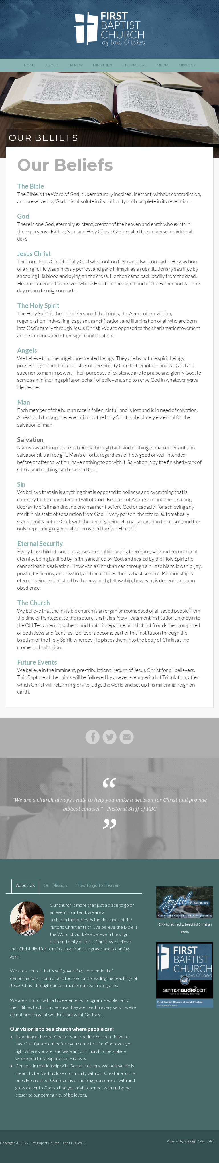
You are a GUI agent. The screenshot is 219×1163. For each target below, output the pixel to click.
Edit (210, 1141)
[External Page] (184, 1006)
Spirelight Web (194, 1141)
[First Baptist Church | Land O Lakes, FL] (109, 29)
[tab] (22, 886)
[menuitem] (29, 65)
